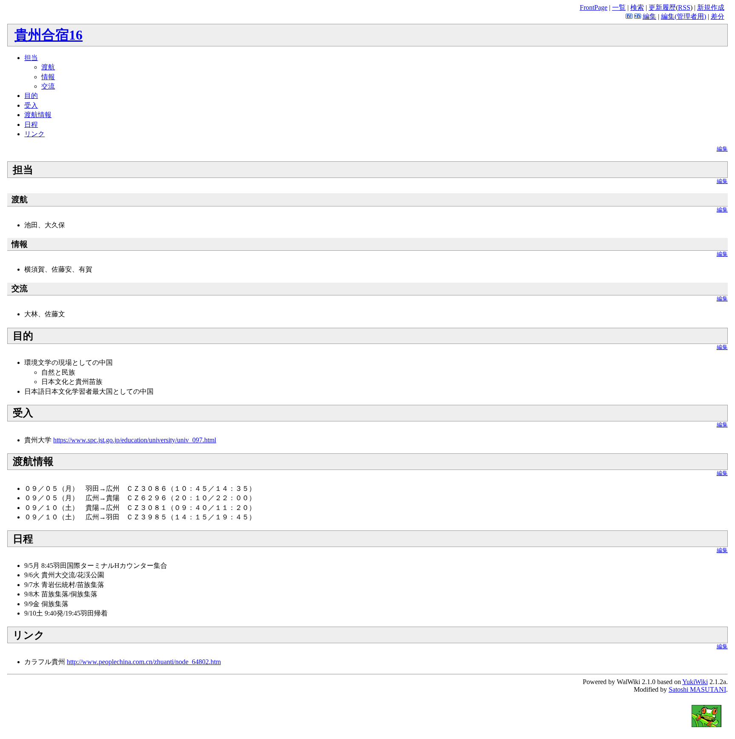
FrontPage (593, 7)
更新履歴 (662, 7)
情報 (48, 76)
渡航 (48, 67)
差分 (717, 16)
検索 (637, 7)
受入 (31, 105)
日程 (31, 124)
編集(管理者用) (683, 16)
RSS (684, 7)
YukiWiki (695, 681)
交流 (48, 86)
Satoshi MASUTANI (697, 689)
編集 (649, 16)
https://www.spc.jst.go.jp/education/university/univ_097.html (134, 440)
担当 (31, 57)
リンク (34, 133)
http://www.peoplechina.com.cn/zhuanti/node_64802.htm (144, 661)
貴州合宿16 (48, 35)
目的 (31, 95)
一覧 (619, 7)
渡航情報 (37, 114)
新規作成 (710, 7)
